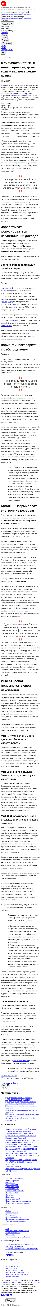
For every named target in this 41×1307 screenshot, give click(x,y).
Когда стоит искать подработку (17, 1100)
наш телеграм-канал (21, 1061)
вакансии (15, 304)
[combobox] (10, 1300)
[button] (3, 46)
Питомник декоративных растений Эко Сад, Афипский (22, 1146)
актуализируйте (8, 288)
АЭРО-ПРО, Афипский (29, 1140)
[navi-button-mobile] (3, 53)
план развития (14, 320)
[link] (5, 40)
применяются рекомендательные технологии (20, 1281)
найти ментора (6, 326)
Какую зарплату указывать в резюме (19, 1104)
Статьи (8, 57)
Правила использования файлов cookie (16, 18)
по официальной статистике (21, 96)
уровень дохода (7, 302)
